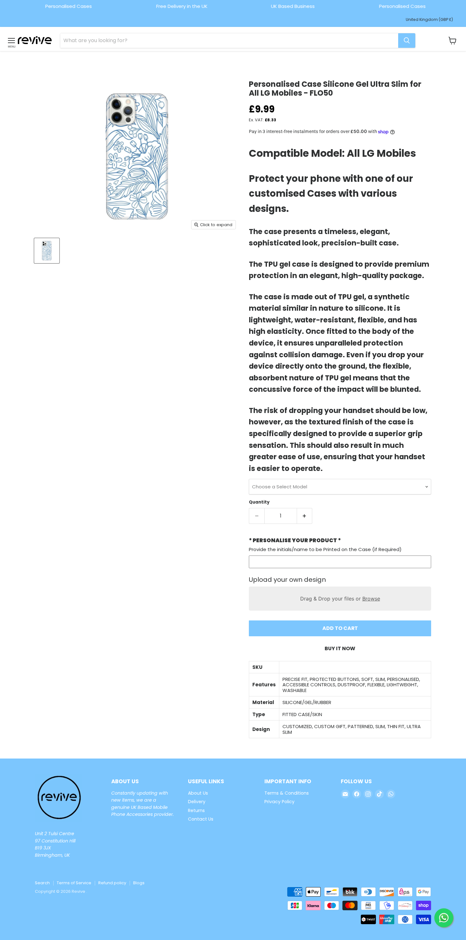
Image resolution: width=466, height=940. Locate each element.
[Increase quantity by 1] (305, 516)
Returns (196, 810)
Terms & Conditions (286, 793)
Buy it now (340, 648)
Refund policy (112, 883)
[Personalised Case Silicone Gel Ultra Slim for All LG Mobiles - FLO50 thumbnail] (46, 250)
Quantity (259, 502)
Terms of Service (74, 883)
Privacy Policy (279, 801)
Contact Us (200, 819)
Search (42, 883)
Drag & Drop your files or (340, 598)
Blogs (139, 883)
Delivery (196, 801)
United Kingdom (429, 19)
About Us (198, 793)
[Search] (406, 40)
